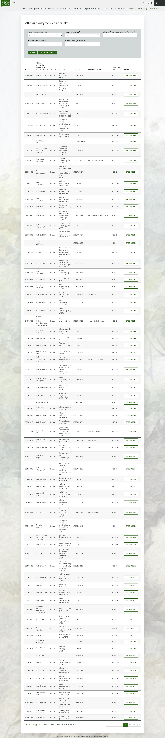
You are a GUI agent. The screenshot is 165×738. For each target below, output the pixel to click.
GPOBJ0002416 (131, 252)
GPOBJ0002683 (131, 243)
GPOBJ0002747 (131, 686)
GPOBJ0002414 (131, 226)
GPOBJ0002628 (131, 566)
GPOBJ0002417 (131, 263)
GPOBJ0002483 (131, 408)
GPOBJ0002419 (131, 280)
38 (125, 725)
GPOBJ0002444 (131, 321)
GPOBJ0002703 (131, 642)
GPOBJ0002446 (131, 345)
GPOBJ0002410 (131, 191)
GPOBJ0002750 (131, 678)
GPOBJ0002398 (131, 95)
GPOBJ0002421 (131, 295)
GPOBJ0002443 (131, 331)
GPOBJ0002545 (131, 447)
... (115, 725)
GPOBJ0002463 (131, 396)
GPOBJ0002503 (131, 422)
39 (130, 725)
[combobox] (82, 35)
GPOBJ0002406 (131, 172)
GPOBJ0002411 (131, 199)
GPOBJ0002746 (131, 655)
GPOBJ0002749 (131, 702)
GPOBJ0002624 (131, 577)
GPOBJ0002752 (131, 712)
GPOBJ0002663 (131, 620)
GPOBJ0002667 (131, 636)
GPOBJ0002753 (131, 718)
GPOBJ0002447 (131, 359)
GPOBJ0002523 (131, 352)
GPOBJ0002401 (131, 125)
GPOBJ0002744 (131, 670)
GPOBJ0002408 (131, 183)
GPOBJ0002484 (131, 415)
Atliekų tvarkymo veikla (72, 32)
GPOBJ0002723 (131, 649)
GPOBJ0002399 (131, 103)
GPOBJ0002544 (131, 440)
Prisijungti (147, 3)
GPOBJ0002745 (131, 600)
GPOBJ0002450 (131, 380)
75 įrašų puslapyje (31, 725)
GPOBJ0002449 (131, 369)
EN (161, 3)
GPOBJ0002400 (131, 114)
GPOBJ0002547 (131, 469)
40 (135, 725)
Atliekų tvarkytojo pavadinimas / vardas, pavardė (119, 32)
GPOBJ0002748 (131, 693)
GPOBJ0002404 (131, 150)
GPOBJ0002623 (131, 553)
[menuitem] (45, 8)
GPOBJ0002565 (131, 512)
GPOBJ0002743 (131, 662)
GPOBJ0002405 (131, 161)
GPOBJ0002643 (131, 609)
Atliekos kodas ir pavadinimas (75, 41)
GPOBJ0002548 (131, 479)
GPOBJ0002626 (131, 585)
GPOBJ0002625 (131, 592)
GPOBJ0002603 (131, 537)
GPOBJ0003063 (131, 544)
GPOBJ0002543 (131, 431)
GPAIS (14, 3)
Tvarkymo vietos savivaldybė (37, 41)
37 (120, 725)
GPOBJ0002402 (131, 135)
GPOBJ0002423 (131, 311)
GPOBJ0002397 (131, 86)
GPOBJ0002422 (131, 303)
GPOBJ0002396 (131, 75)
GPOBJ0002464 (131, 402)
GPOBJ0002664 (131, 629)
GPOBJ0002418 (131, 273)
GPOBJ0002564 (131, 502)
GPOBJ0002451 (131, 388)
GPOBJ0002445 (131, 338)
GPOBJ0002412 (131, 206)
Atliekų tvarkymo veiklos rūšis (37, 32)
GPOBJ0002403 (131, 141)
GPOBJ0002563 (131, 494)
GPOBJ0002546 (131, 456)
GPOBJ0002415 (131, 235)
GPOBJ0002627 (131, 486)
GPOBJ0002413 (131, 216)
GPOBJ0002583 (131, 526)
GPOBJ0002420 (131, 286)
